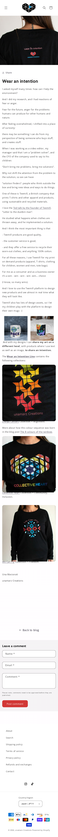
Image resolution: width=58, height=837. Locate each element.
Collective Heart (11, 492)
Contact (10, 771)
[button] (6, 7)
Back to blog (31, 630)
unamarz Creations (23, 830)
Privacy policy (13, 757)
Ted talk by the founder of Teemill (32, 207)
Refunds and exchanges (19, 764)
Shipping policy (14, 744)
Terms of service (15, 751)
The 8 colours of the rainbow (36, 431)
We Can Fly (8, 561)
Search (9, 737)
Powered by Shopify (41, 830)
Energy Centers (10, 421)
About (9, 730)
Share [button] (9, 72)
